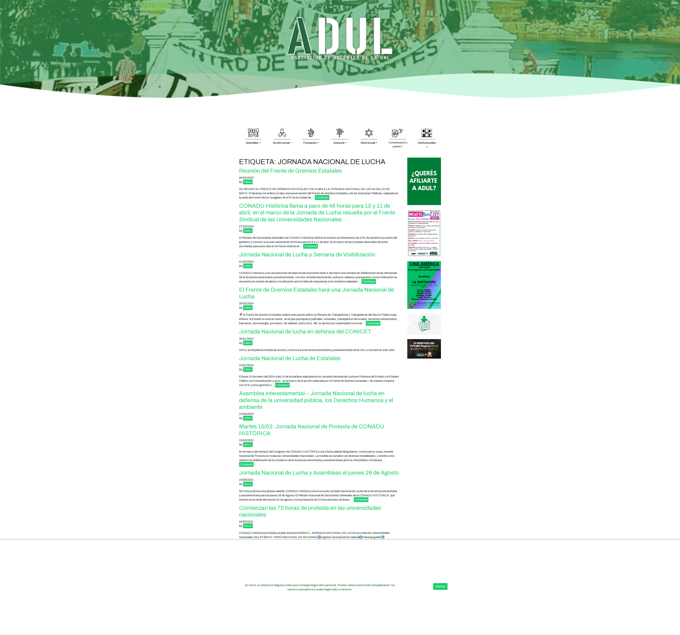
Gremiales (252, 142)
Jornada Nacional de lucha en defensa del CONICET (305, 331)
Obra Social (368, 142)
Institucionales (427, 142)
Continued (322, 197)
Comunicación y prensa (398, 144)
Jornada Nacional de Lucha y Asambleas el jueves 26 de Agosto (319, 473)
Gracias (440, 586)
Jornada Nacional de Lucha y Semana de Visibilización (307, 254)
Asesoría (338, 142)
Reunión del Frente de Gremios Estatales (290, 171)
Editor (248, 181)
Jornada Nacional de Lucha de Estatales (289, 358)
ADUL (248, 444)
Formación (310, 142)
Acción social (281, 142)
